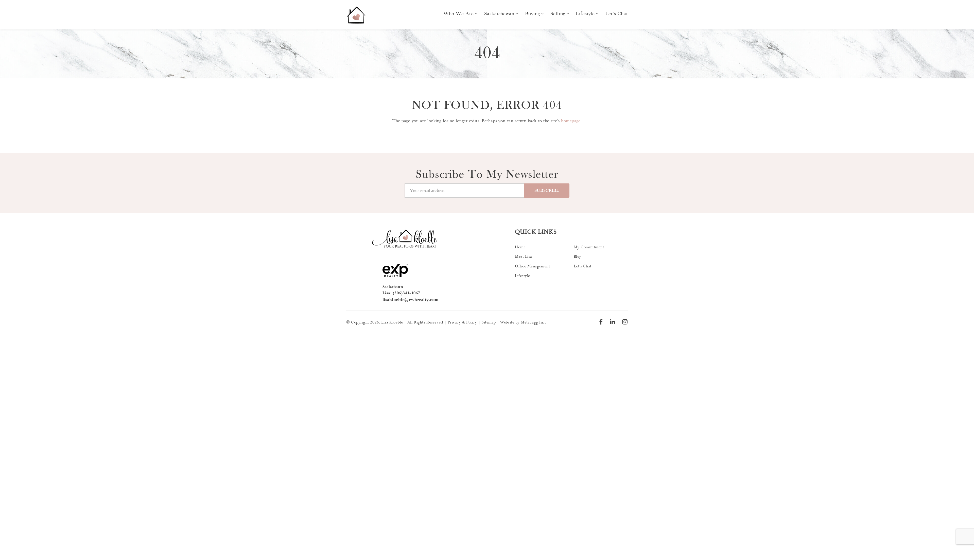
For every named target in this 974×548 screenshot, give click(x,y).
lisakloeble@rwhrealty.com (410, 299)
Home (520, 247)
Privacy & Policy (462, 322)
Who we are (458, 14)
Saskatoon (392, 286)
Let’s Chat (616, 14)
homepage (570, 121)
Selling (557, 14)
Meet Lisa (523, 256)
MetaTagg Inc (533, 322)
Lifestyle (585, 14)
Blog (578, 256)
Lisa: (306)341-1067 (401, 293)
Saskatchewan (499, 14)
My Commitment (589, 247)
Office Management (532, 266)
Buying (532, 14)
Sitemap (489, 322)
